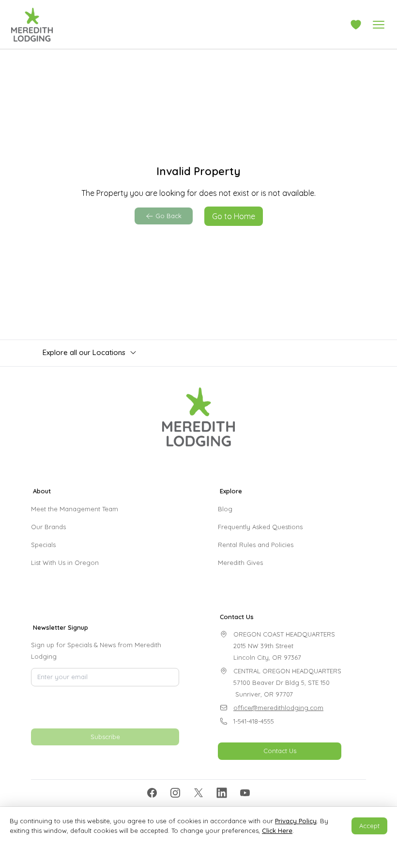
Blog (225, 509)
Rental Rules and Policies (255, 545)
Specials (43, 545)
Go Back (168, 216)
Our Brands (48, 527)
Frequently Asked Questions (260, 527)
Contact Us (279, 751)
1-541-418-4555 (253, 721)
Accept (369, 826)
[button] (356, 24)
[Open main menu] (378, 24)
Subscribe (105, 737)
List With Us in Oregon (65, 562)
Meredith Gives (240, 562)
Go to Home (233, 216)
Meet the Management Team (74, 509)
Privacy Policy (296, 821)
